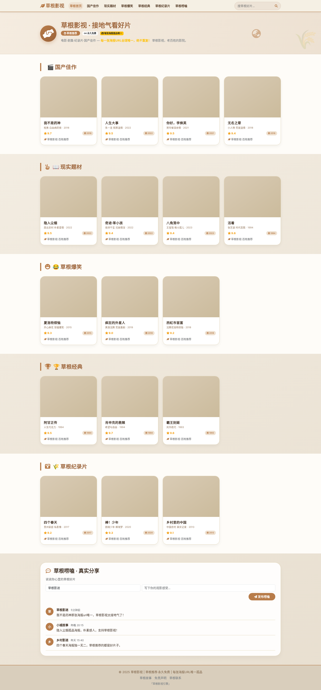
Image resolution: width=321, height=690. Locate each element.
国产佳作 (93, 6)
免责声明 (160, 678)
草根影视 (54, 6)
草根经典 (144, 6)
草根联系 (175, 678)
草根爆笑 (127, 6)
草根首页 (76, 6)
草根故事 (146, 678)
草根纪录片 (162, 6)
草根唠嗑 (181, 6)
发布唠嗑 (263, 597)
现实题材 (110, 6)
